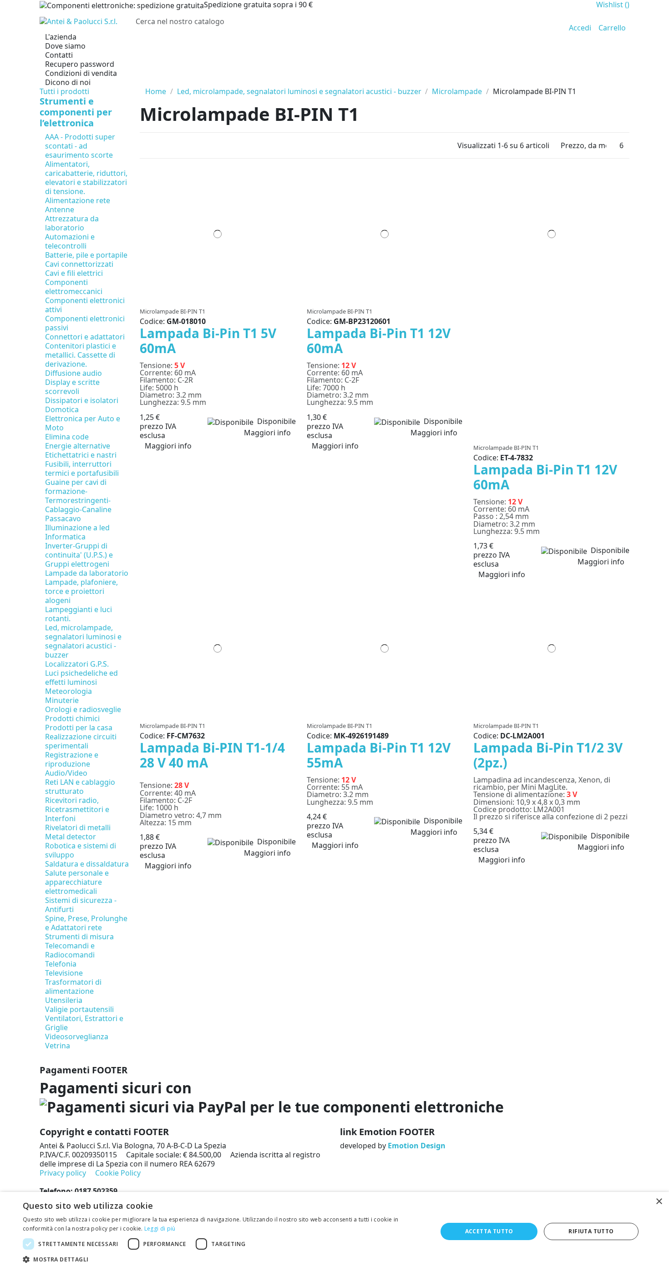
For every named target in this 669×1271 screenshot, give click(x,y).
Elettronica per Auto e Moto (82, 423)
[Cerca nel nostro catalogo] (547, 21)
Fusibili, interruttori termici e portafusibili (82, 468)
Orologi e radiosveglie (83, 709)
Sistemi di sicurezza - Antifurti (81, 905)
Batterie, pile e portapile (86, 254)
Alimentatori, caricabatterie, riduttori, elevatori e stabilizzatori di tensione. (86, 177)
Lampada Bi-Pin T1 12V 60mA (379, 340)
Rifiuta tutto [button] (590, 1231)
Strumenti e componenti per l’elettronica (76, 112)
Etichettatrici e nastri (81, 454)
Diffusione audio (73, 373)
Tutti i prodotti (64, 91)
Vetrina (57, 1045)
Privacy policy (63, 1173)
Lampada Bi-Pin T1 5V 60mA (208, 340)
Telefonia (60, 963)
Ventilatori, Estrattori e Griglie (84, 1023)
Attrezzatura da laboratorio (72, 223)
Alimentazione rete (77, 200)
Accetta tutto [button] (489, 1231)
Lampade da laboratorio (86, 573)
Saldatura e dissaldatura (87, 863)
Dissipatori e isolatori (81, 400)
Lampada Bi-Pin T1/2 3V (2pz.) (548, 755)
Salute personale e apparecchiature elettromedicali (77, 882)
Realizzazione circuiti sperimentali (81, 741)
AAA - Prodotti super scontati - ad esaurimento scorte (80, 145)
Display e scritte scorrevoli (72, 387)
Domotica (62, 409)
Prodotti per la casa (78, 727)
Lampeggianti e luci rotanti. (78, 614)
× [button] (658, 1201)
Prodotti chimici (72, 718)
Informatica (65, 536)
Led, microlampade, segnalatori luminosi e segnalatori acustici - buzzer (83, 641)
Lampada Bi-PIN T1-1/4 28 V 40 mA (212, 755)
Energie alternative (77, 445)
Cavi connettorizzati (79, 264)
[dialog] (334, 1231)
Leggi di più (160, 1228)
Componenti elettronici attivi (85, 305)
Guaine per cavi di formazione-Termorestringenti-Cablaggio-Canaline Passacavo (78, 500)
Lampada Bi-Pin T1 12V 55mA (379, 755)
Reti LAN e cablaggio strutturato (80, 787)
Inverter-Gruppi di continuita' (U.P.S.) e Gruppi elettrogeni (79, 554)
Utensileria (63, 1000)
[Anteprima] (220, 299)
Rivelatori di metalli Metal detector (78, 832)
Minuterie (62, 700)
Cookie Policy (118, 1173)
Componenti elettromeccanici (73, 287)
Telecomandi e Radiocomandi (70, 950)
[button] (224, 1259)
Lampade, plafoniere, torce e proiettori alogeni (81, 591)
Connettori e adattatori (85, 336)
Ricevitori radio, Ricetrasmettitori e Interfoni (77, 809)
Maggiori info (267, 433)
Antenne (59, 209)
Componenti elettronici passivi (85, 323)
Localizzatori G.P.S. (77, 663)
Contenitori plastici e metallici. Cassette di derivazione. (80, 355)
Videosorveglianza (76, 1036)
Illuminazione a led (77, 527)
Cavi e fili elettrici (74, 273)
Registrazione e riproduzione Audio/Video (71, 764)
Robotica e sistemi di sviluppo (80, 850)
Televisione (64, 972)
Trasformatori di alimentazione (73, 986)
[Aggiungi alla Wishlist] (215, 299)
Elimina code (67, 436)
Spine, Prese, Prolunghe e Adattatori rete (86, 923)
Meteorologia (68, 691)
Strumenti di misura (79, 936)
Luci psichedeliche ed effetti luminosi (81, 677)
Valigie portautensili (79, 1009)
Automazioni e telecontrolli (70, 241)
